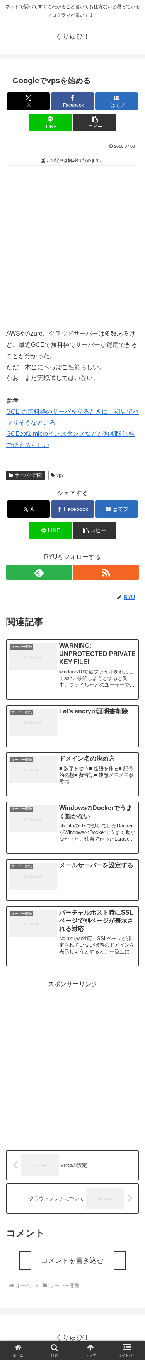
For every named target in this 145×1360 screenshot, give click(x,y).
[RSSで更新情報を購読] (106, 572)
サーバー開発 (29, 475)
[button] (94, 122)
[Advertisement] (72, 244)
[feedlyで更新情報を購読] (39, 572)
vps (60, 475)
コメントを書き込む (72, 1260)
